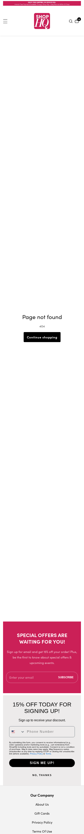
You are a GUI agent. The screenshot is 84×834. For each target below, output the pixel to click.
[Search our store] (71, 21)
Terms (48, 754)
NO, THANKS (42, 775)
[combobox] (17, 731)
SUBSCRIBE (66, 677)
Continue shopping (42, 337)
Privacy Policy (36, 754)
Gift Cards (42, 813)
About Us (42, 804)
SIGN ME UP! (42, 763)
